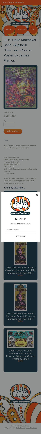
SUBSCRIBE (20, 236)
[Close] (37, 195)
